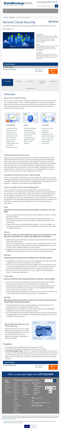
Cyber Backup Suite (16, 385)
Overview (7, 81)
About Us (25, 383)
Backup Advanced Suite (16, 392)
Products (12, 17)
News (24, 385)
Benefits (30, 81)
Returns (25, 392)
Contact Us (8, 392)
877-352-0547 (54, 2)
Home (6, 17)
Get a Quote (53, 71)
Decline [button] (34, 426)
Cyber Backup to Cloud (17, 412)
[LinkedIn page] (50, 392)
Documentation (30, 88)
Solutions (25, 387)
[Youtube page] (54, 389)
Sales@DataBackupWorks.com (40, 402)
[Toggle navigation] (6, 10)
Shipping (25, 390)
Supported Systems (42, 82)
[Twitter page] (50, 389)
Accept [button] (27, 426)
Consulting (26, 394)
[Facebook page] (46, 389)
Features (19, 81)
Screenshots (53, 81)
